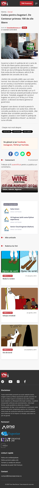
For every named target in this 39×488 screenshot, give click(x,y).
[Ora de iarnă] (19, 342)
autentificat (16, 164)
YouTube (25, 145)
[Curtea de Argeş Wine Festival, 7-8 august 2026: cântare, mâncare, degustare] (19, 181)
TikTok (16, 145)
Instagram (8, 145)
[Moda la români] (19, 268)
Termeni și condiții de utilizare (11, 462)
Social (10, 12)
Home (3, 12)
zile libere (27, 131)
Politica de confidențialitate (9, 457)
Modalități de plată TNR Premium (11, 465)
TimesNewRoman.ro (13, 28)
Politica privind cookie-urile (9, 460)
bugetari (7, 131)
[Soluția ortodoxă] (19, 305)
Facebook (21, 142)
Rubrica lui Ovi (7, 276)
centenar (16, 131)
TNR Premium (26, 3)
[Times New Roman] (4, 3)
